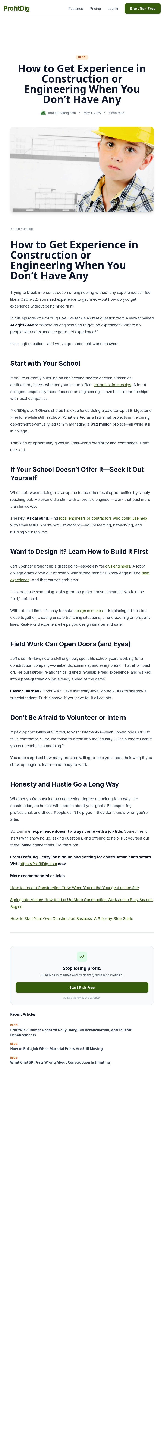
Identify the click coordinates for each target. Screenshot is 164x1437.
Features (76, 8)
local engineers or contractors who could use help (103, 518)
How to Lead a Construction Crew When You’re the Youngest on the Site (74, 888)
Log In (113, 8)
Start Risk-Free (142, 8)
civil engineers (117, 566)
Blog (82, 57)
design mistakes (88, 610)
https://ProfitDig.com (38, 864)
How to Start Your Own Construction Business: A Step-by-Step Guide (71, 918)
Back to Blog (24, 229)
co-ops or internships (112, 385)
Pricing (95, 8)
